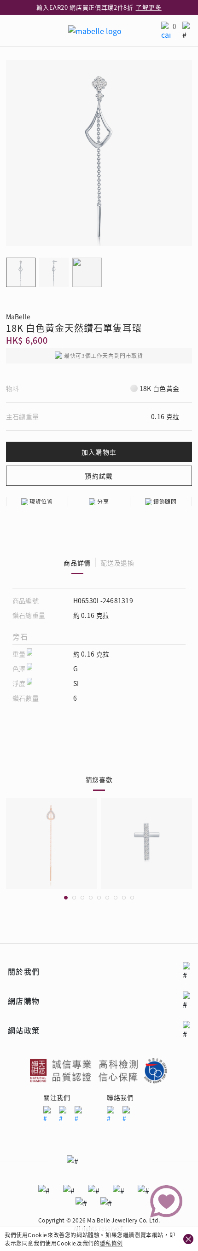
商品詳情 (77, 562)
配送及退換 (117, 562)
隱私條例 (110, 1243)
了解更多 (149, 7)
